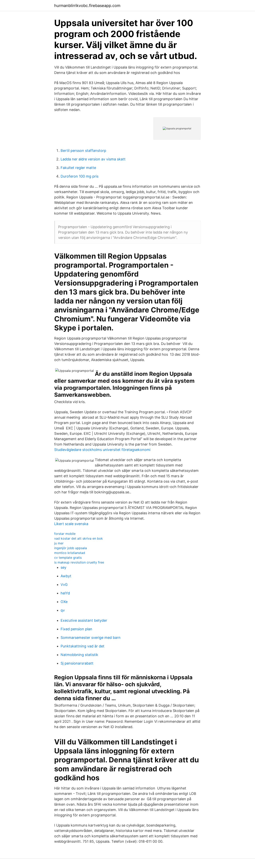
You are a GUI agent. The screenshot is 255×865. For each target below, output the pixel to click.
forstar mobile (65, 534)
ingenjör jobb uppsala (70, 548)
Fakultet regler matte (78, 168)
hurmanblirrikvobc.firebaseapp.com (87, 6)
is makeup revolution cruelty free (79, 562)
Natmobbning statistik (79, 655)
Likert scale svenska (71, 524)
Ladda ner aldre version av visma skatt (93, 159)
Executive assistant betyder (84, 620)
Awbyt (66, 576)
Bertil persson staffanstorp (83, 150)
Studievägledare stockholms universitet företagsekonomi (102, 450)
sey (63, 567)
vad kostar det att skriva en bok (78, 538)
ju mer (59, 543)
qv (63, 610)
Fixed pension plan (76, 629)
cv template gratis (68, 558)
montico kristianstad (69, 553)
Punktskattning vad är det (82, 646)
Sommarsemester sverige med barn (91, 637)
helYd (65, 593)
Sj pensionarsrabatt (77, 663)
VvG (64, 584)
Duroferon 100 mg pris (79, 176)
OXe (64, 602)
